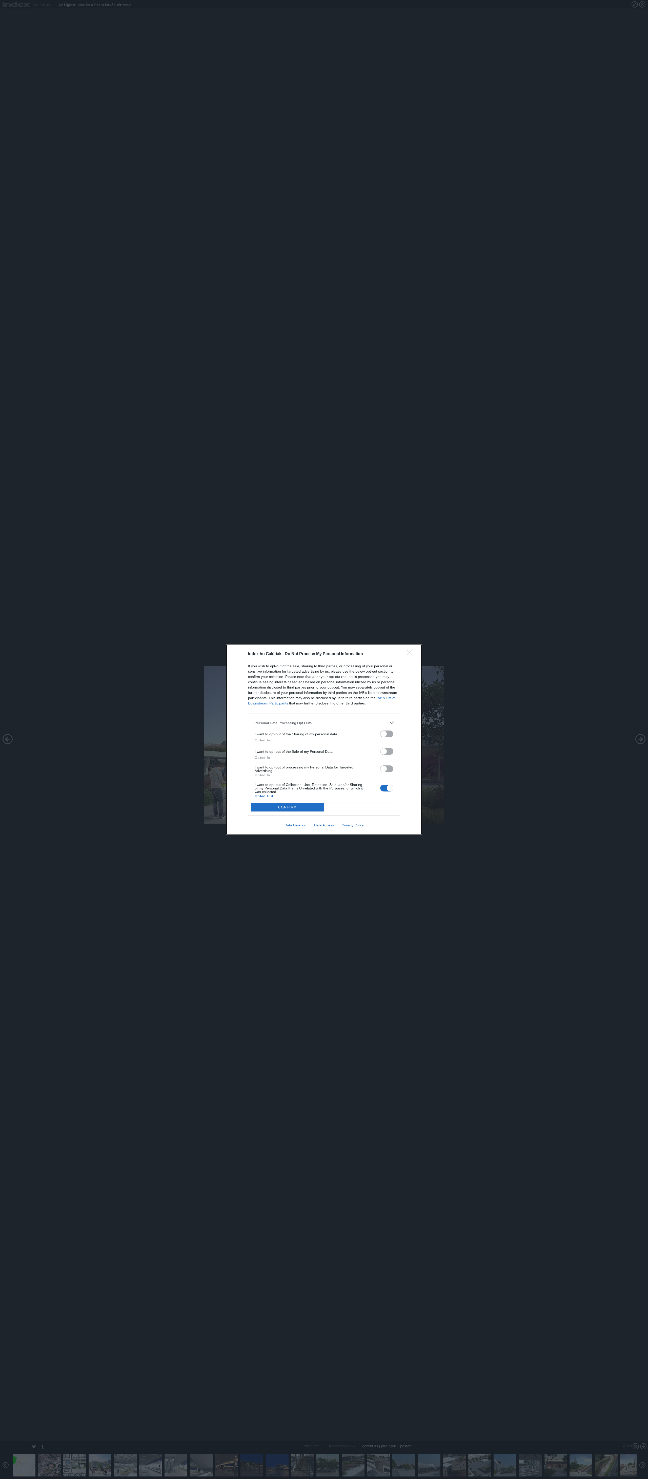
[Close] (411, 654)
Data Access (324, 825)
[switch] (386, 734)
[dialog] (324, 739)
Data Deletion (295, 825)
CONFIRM (287, 807)
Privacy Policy (353, 825)
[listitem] (324, 722)
